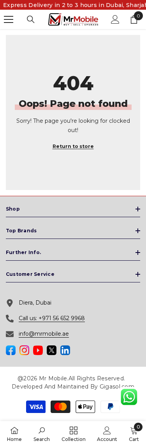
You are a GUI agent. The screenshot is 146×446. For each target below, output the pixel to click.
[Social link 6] (65, 350)
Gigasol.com (117, 386)
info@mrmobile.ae (44, 333)
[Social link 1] (11, 350)
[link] (42, 433)
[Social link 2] (24, 350)
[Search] (30, 19)
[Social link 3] (38, 350)
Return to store (73, 146)
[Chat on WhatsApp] (129, 397)
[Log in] (115, 19)
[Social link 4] (51, 350)
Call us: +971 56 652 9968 (52, 318)
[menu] (8, 19)
